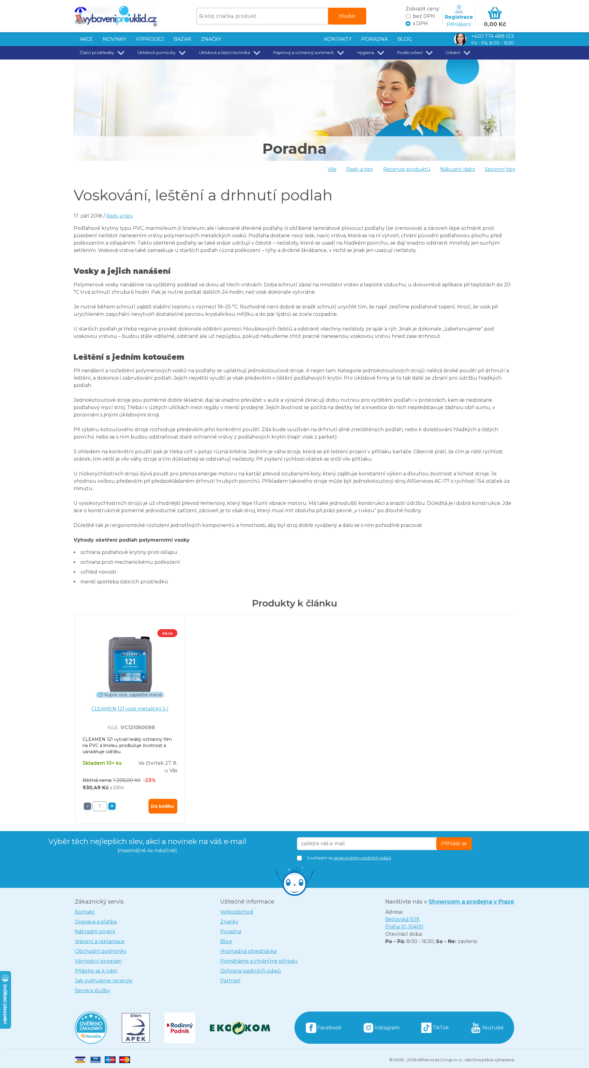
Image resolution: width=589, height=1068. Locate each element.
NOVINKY (114, 39)
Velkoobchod (236, 912)
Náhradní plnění (95, 931)
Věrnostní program (98, 961)
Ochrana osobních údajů (250, 971)
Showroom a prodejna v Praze (471, 901)
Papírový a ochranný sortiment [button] (303, 52)
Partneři (230, 981)
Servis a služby (92, 990)
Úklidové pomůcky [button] (156, 52)
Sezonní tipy (500, 169)
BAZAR (182, 39)
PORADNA (374, 39)
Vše (332, 169)
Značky (211, 39)
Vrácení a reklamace (100, 941)
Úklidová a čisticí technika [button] (224, 52)
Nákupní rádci (457, 169)
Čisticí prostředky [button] (97, 52)
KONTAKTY (338, 39)
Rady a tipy (359, 169)
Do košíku (162, 806)
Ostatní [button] (453, 52)
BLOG (405, 39)
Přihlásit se (454, 843)
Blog (226, 941)
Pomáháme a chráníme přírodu (259, 961)
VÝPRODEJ (150, 39)
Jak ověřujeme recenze (104, 981)
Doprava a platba (96, 922)
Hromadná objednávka (248, 951)
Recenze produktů (406, 169)
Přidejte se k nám (96, 971)
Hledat (347, 16)
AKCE (86, 39)
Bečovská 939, (404, 923)
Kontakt (85, 912)
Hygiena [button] (365, 52)
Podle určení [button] (409, 52)
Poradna (230, 931)
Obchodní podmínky (101, 951)
